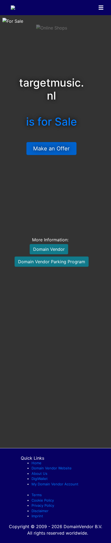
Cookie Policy (43, 500)
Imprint (37, 516)
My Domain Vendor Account (55, 484)
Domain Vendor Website (52, 468)
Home (36, 463)
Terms (37, 495)
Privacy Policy (43, 505)
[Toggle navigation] (101, 8)
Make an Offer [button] (51, 148)
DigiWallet (40, 478)
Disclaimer (40, 511)
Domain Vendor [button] (49, 249)
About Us (39, 473)
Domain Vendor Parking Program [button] (51, 261)
